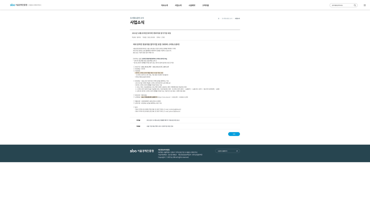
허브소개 (164, 5)
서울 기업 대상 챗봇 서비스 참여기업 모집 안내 (160, 126)
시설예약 (192, 5)
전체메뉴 (364, 5)
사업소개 (178, 5)
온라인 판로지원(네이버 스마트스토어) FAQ (154, 59)
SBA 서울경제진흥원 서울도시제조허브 (26, 5)
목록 (234, 134)
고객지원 (205, 5)
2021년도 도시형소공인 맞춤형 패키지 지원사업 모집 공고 (163, 120)
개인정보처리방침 (164, 149)
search (355, 5)
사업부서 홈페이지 (222, 151)
